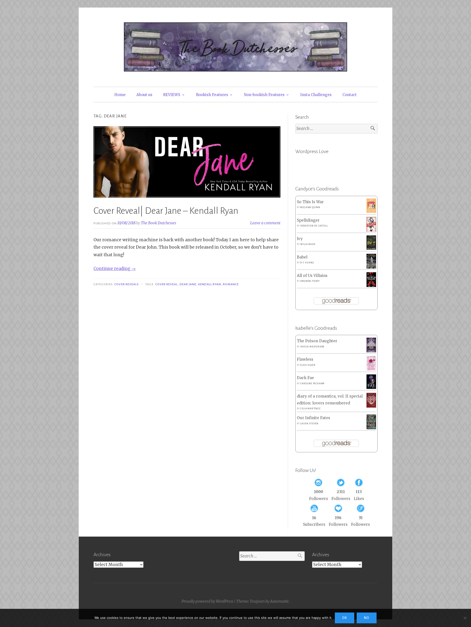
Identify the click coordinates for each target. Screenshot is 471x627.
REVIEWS (171, 94)
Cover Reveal (166, 284)
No (366, 618)
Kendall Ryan (209, 284)
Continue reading (114, 268)
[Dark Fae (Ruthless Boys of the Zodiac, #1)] (371, 387)
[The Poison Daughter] (371, 351)
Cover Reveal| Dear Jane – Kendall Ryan (165, 211)
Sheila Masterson (312, 346)
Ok (344, 618)
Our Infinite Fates (313, 417)
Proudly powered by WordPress (207, 601)
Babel (302, 257)
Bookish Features (212, 94)
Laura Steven (309, 423)
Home (120, 94)
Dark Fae (305, 377)
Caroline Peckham (312, 383)
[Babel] (371, 267)
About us (144, 94)
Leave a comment (265, 223)
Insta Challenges (316, 94)
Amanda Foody (310, 281)
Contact (349, 94)
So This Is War (310, 202)
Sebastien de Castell (313, 226)
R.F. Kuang (307, 262)
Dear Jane (188, 284)
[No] (464, 617)
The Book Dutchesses (158, 223)
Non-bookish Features (264, 94)
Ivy (300, 238)
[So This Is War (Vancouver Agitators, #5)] (371, 211)
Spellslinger (308, 220)
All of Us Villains (312, 275)
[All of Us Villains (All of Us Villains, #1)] (371, 286)
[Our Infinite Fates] (371, 428)
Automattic (279, 601)
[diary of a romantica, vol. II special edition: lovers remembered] (371, 406)
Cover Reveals (126, 284)
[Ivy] (371, 248)
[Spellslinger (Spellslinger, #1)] (371, 230)
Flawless (305, 359)
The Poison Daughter (317, 341)
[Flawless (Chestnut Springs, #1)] (371, 369)
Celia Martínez (310, 408)
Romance (231, 284)
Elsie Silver (307, 365)
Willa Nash (307, 244)
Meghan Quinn (310, 207)
